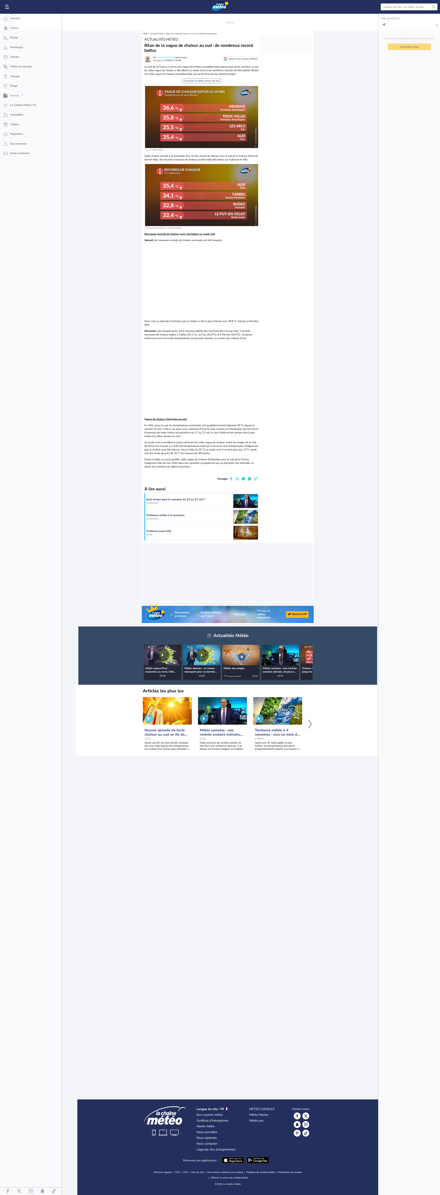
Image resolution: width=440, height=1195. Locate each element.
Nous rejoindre (206, 1138)
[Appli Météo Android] (258, 1160)
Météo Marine (258, 1115)
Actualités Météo (157, 33)
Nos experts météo (209, 1115)
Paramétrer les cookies (290, 1172)
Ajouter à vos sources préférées (242, 58)
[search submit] (434, 6)
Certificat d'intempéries (212, 1120)
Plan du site (197, 1172)
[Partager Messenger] (243, 479)
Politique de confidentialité (260, 1172)
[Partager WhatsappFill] (249, 479)
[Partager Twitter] (237, 479)
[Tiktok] (305, 1133)
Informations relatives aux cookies (225, 1172)
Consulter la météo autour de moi (202, 80)
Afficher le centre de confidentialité (229, 1177)
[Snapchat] (297, 1124)
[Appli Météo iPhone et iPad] (233, 1160)
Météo (145, 33)
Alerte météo (205, 1126)
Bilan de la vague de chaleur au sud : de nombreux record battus (191, 34)
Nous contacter (206, 1144)
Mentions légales (162, 1172)
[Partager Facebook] (231, 479)
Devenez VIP (299, 614)
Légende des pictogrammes (215, 1149)
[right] (310, 655)
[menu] (7, 7)
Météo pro (256, 1120)
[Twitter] (305, 1115)
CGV (185, 1172)
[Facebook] (297, 1115)
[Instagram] (305, 1124)
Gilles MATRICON (165, 57)
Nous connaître (206, 1132)
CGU (177, 1172)
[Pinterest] (297, 1133)
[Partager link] (255, 479)
